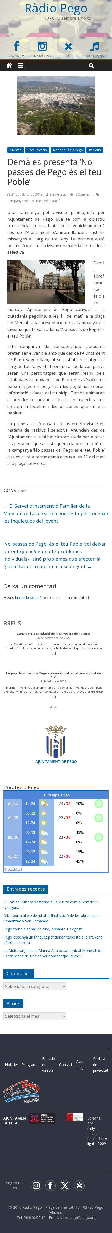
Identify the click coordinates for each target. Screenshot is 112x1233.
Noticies (12, 1064)
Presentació (51, 201)
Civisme (15, 150)
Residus (95, 150)
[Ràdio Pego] (9, 65)
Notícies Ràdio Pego (68, 150)
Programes (31, 1064)
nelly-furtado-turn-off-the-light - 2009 (97, 1136)
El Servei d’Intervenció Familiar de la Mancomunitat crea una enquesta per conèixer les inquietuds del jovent (56, 513)
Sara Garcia (58, 194)
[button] (51, 707)
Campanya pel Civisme (24, 201)
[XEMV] (42, 1118)
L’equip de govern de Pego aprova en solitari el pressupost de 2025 (53, 675)
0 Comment (83, 194)
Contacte (66, 1064)
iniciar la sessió (28, 597)
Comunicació (37, 150)
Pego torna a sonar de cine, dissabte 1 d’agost (42, 929)
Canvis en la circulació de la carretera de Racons (53, 634)
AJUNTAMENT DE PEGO (56, 761)
